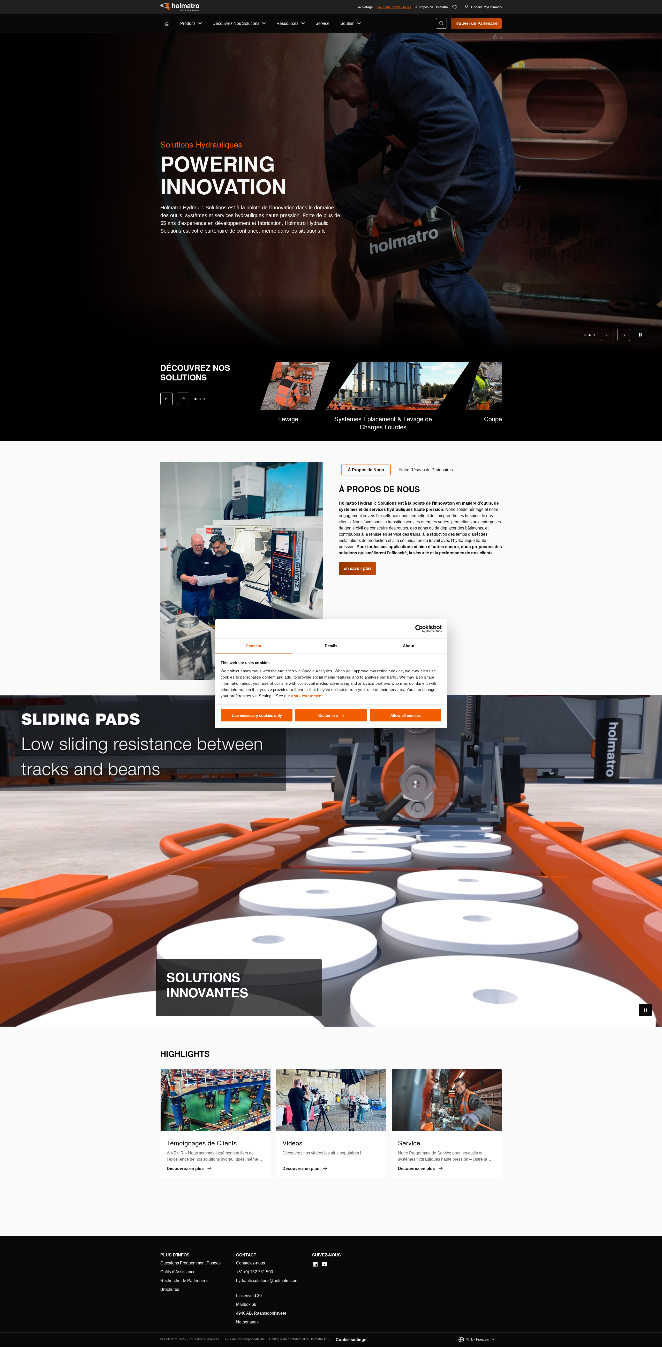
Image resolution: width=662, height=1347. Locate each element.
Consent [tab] (253, 645)
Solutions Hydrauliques (394, 7)
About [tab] (408, 645)
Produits (187, 23)
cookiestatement (307, 695)
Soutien (347, 23)
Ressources (287, 23)
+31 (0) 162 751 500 (254, 1272)
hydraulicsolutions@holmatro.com (267, 1280)
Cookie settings (351, 1339)
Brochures (169, 1289)
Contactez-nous (250, 1263)
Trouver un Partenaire (476, 23)
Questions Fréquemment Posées (190, 1263)
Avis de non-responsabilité (244, 1339)
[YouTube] (324, 1264)
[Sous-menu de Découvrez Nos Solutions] (264, 23)
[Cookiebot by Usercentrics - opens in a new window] (419, 629)
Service (322, 23)
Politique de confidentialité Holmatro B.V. (299, 1339)
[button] (585, 335)
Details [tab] (331, 645)
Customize (328, 715)
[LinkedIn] (315, 1264)
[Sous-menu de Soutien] (359, 23)
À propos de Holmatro (431, 7)
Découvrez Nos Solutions (236, 23)
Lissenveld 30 (249, 1295)
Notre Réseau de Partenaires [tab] (426, 470)
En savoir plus (357, 568)
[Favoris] (454, 7)
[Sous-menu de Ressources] (303, 23)
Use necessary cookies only (257, 715)
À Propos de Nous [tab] (366, 470)
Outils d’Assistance (177, 1272)
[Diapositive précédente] (607, 335)
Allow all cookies (405, 715)
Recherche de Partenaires (184, 1280)
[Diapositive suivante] (624, 335)
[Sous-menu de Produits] (200, 23)
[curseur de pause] (640, 335)
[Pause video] (645, 1010)
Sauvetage (365, 7)
